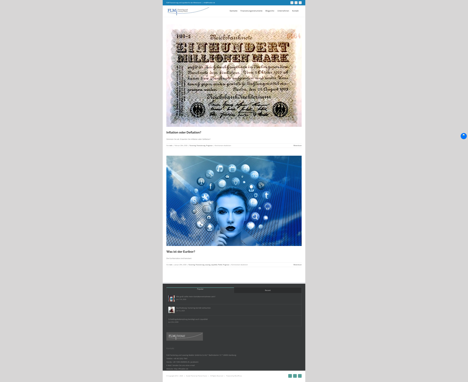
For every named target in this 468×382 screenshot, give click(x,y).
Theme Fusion (202, 376)
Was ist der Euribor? (180, 251)
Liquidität (214, 265)
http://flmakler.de (181, 369)
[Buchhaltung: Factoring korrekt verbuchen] (171, 310)
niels (170, 145)
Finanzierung (201, 145)
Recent (268, 290)
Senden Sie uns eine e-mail (183, 365)
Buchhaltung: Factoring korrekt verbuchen (193, 308)
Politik (220, 265)
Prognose (209, 145)
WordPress (238, 376)
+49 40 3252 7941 (180, 358)
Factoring (193, 145)
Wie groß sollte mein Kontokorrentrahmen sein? (195, 296)
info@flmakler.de (209, 3)
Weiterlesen (297, 145)
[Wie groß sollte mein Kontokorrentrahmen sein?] (171, 298)
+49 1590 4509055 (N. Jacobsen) (185, 362)
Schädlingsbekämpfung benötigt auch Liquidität (188, 319)
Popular (200, 289)
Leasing (207, 265)
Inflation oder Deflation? (183, 132)
